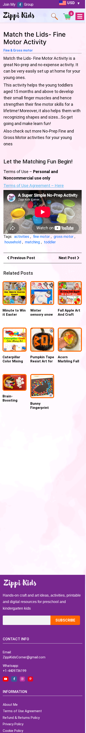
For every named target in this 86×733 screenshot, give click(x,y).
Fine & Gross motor (18, 50)
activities (21, 236)
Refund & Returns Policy (21, 718)
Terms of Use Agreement (22, 711)
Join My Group (18, 4)
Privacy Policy (13, 724)
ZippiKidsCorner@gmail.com (24, 657)
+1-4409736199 (14, 671)
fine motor (41, 236)
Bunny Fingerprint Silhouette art (42, 408)
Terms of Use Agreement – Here (33, 185)
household (13, 242)
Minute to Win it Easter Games (14, 314)
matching (32, 242)
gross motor (63, 236)
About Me (10, 705)
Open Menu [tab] (80, 17)
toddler (50, 242)
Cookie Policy (13, 731)
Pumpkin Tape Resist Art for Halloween (42, 361)
